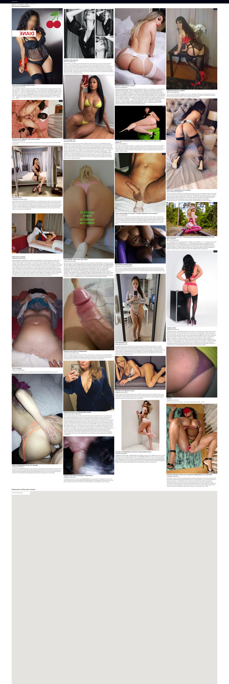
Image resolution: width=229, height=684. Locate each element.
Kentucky (27, 4)
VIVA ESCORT (15, 1)
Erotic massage (16, 368)
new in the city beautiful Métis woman (23, 85)
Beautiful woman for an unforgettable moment (77, 412)
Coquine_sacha (171, 328)
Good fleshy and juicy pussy (123, 264)
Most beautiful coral (121, 342)
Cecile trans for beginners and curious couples (26, 139)
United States (21, 4)
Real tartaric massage (18, 257)
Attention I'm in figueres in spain (124, 390)
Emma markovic (17, 197)
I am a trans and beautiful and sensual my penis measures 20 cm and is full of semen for (138, 141)
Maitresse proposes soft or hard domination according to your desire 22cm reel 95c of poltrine (190, 237)
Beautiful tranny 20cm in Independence (75, 351)
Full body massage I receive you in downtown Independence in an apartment (189, 474)
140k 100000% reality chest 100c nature (76, 259)
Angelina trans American (71, 60)
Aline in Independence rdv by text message (25, 465)
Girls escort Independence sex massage (179, 190)
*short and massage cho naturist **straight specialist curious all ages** (136, 213)
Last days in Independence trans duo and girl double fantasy (133, 452)
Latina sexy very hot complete (176, 90)
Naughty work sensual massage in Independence (78, 475)
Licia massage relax (69, 140)
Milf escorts (14, 4)
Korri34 (169, 398)
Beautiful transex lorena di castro (125, 85)
